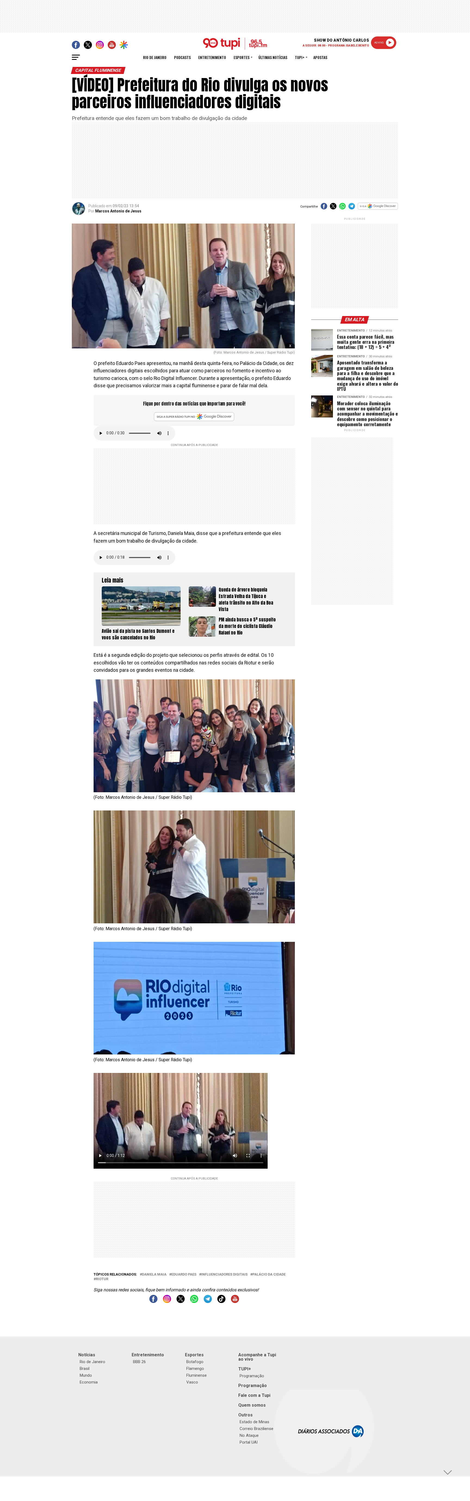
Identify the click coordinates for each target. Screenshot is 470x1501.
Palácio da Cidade (269, 1274)
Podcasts (182, 57)
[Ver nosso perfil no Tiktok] (221, 1301)
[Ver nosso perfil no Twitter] (181, 1301)
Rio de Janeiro (154, 57)
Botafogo (194, 1361)
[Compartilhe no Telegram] (351, 208)
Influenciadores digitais (224, 1274)
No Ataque (249, 1435)
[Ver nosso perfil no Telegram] (208, 1301)
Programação (252, 1375)
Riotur (102, 1279)
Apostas (320, 57)
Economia (89, 1382)
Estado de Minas (254, 1421)
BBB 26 (139, 1361)
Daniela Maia (154, 1274)
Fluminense (196, 1375)
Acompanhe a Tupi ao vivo (257, 1357)
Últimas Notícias (272, 57)
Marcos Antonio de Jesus (118, 211)
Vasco (192, 1382)
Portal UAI (249, 1442)
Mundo (86, 1375)
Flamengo (195, 1368)
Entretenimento (212, 57)
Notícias (86, 1354)
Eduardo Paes (183, 1274)
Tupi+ (299, 57)
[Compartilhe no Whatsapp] (342, 208)
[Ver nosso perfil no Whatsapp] (194, 1301)
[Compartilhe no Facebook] (324, 208)
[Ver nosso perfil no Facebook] (153, 1301)
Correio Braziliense (256, 1428)
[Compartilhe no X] (333, 208)
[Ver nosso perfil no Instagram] (167, 1301)
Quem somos (252, 1405)
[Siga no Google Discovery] (378, 209)
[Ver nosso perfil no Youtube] (235, 1301)
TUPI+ (244, 1369)
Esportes (241, 57)
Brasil (84, 1368)
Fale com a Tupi (254, 1395)
